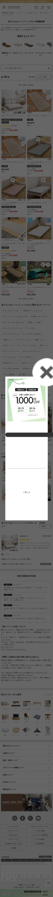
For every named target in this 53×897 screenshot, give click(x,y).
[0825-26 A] (26, 400)
